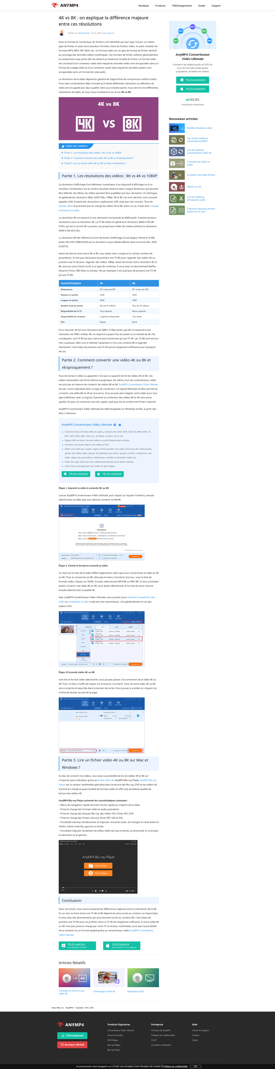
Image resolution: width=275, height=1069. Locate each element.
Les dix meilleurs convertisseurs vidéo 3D (199, 151)
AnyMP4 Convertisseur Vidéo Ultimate (138, 384)
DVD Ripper (113, 1040)
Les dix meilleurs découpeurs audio (196, 198)
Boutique (144, 5)
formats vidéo (65, 206)
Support (216, 5)
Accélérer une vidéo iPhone (201, 175)
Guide (201, 5)
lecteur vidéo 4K (106, 780)
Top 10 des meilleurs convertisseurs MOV (197, 139)
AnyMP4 (69, 1008)
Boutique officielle (74, 1045)
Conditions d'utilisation (161, 1045)
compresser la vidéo (78, 602)
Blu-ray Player (114, 1050)
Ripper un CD (194, 186)
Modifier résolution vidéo (199, 128)
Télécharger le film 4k (104, 991)
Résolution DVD (135, 991)
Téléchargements (182, 5)
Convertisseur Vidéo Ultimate (121, 1030)
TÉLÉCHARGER (78, 474)
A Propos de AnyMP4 (160, 1030)
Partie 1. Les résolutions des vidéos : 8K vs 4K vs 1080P (92, 153)
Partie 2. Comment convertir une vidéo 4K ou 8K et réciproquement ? (99, 158)
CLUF (154, 1040)
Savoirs (110, 33)
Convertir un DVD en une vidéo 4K (71, 992)
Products (160, 5)
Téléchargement (74, 1035)
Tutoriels (79, 1008)
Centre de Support (200, 1030)
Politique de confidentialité (163, 1035)
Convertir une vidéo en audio (198, 163)
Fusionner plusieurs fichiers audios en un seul (201, 210)
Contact (195, 1035)
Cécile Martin (84, 33)
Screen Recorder (115, 1035)
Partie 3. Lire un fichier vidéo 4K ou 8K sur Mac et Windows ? (95, 163)
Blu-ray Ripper (114, 1045)
